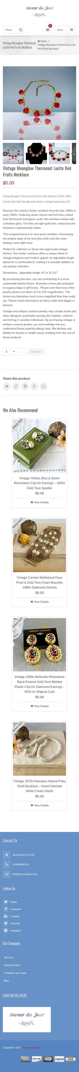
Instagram (16, 930)
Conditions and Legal (15, 973)
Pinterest (15, 923)
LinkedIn (15, 916)
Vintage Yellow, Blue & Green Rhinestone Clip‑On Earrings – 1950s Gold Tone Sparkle (39, 483)
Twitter (14, 902)
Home (43, 41)
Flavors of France (31, 1047)
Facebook (16, 909)
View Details (41, 502)
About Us (8, 957)
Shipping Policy (12, 965)
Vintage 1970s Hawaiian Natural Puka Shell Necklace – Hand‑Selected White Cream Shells (39, 786)
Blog (6, 980)
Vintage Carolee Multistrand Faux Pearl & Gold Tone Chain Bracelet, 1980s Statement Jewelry (39, 582)
